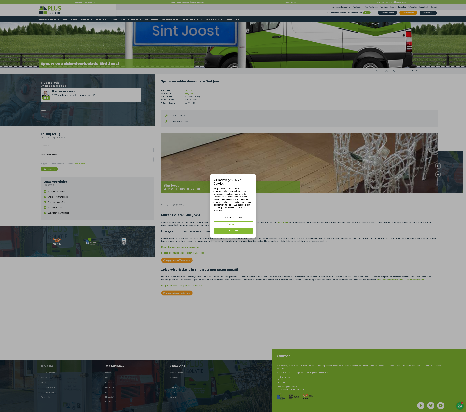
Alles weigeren (233, 224)
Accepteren (233, 231)
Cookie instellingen (233, 217)
